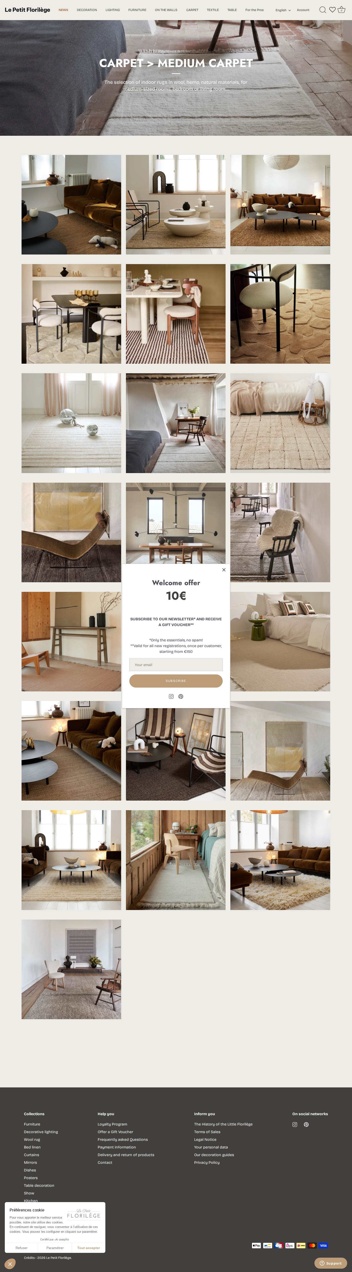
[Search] (323, 10)
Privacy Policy (207, 1162)
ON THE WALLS (166, 10)
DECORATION (87, 10)
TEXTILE (213, 10)
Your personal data (211, 1147)
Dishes (30, 1170)
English (281, 10)
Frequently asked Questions (123, 1139)
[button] (10, 1264)
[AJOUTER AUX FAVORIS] (96, 180)
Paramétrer (55, 1248)
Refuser (22, 1248)
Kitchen (31, 1201)
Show (29, 1193)
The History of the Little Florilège (223, 1124)
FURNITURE (137, 10)
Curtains (31, 1155)
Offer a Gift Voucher (115, 1132)
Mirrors (30, 1162)
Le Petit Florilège (58, 1258)
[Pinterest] (180, 696)
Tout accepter (88, 1248)
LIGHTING (113, 10)
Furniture (32, 1124)
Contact (105, 1162)
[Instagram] (171, 696)
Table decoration (39, 1185)
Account (303, 10)
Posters (31, 1178)
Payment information (117, 1147)
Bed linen (32, 1147)
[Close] (224, 570)
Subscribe (176, 681)
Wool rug (32, 1139)
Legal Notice (205, 1139)
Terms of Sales (207, 1132)
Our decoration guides (214, 1155)
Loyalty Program (112, 1124)
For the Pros (254, 10)
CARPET (192, 10)
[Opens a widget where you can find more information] (330, 1264)
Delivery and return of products (126, 1155)
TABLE (232, 10)
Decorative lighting (41, 1132)
